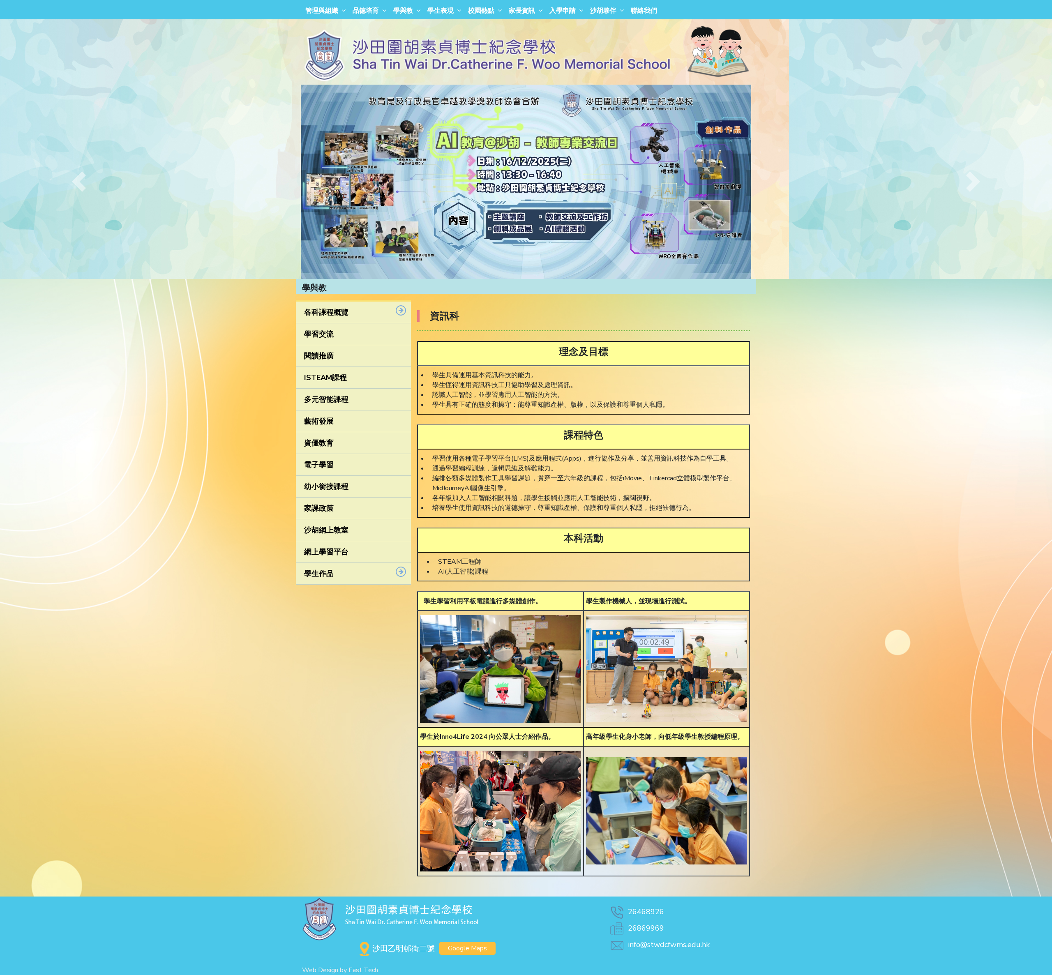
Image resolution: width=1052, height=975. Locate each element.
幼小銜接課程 (326, 486)
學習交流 (319, 334)
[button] (79, 182)
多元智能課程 (326, 399)
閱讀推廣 (319, 356)
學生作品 (319, 574)
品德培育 (366, 10)
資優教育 (319, 443)
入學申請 (562, 10)
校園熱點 (481, 10)
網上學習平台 (326, 552)
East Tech (363, 970)
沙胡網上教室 (326, 530)
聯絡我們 (644, 10)
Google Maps (467, 948)
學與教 (403, 10)
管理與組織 (321, 10)
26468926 (646, 912)
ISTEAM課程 (325, 378)
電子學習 (319, 465)
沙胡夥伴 (603, 10)
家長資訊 (522, 10)
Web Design (320, 970)
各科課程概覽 (326, 312)
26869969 (646, 928)
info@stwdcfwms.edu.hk (669, 945)
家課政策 (319, 508)
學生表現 (440, 10)
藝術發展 (319, 421)
